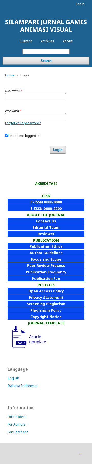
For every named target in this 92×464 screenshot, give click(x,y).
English (13, 378)
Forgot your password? (23, 123)
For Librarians (18, 432)
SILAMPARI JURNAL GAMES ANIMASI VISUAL (46, 25)
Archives (47, 40)
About (67, 40)
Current (26, 40)
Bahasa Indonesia (23, 385)
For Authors (17, 424)
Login (80, 4)
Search (46, 61)
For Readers (17, 416)
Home (9, 75)
